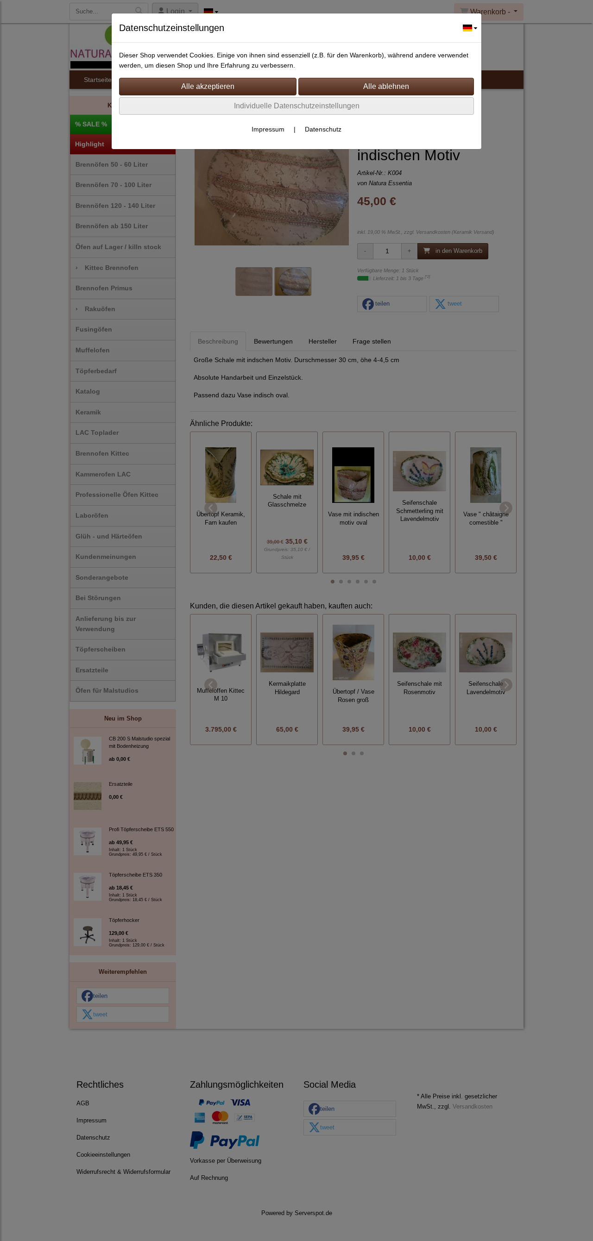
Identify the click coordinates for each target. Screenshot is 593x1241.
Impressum (268, 129)
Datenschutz (323, 129)
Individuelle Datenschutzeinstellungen (297, 106)
